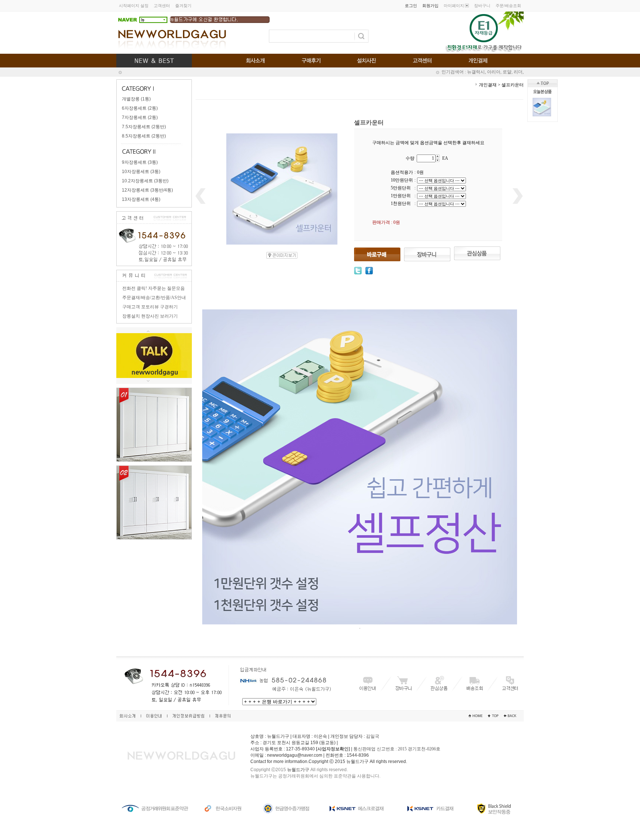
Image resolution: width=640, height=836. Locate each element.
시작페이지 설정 (134, 5)
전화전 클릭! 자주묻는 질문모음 (153, 288)
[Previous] (148, 330)
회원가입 (430, 5)
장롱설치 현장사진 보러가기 (150, 316)
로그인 (411, 5)
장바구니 (482, 5)
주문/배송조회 (508, 5)
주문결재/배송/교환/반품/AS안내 (154, 297)
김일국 (372, 736)
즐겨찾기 (183, 5)
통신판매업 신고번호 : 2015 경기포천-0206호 (396, 749)
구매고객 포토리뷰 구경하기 (150, 306)
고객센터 (162, 5)
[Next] (148, 381)
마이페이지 (454, 5)
